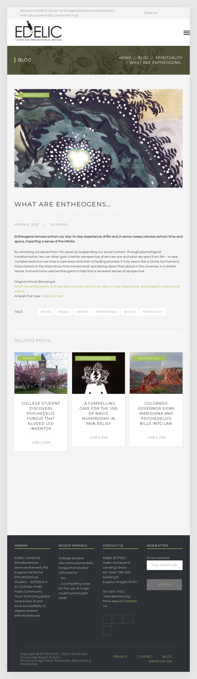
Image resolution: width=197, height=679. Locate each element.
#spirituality (153, 311)
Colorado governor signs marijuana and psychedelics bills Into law (156, 413)
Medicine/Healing (95, 358)
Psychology (149, 358)
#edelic (63, 311)
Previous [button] (175, 341)
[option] (41, 401)
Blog (143, 58)
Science (29, 358)
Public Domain (52, 296)
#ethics (129, 311)
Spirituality (169, 58)
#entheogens (106, 311)
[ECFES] (38, 30)
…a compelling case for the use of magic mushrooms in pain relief (99, 413)
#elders (83, 311)
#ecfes (46, 311)
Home (125, 58)
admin (62, 224)
